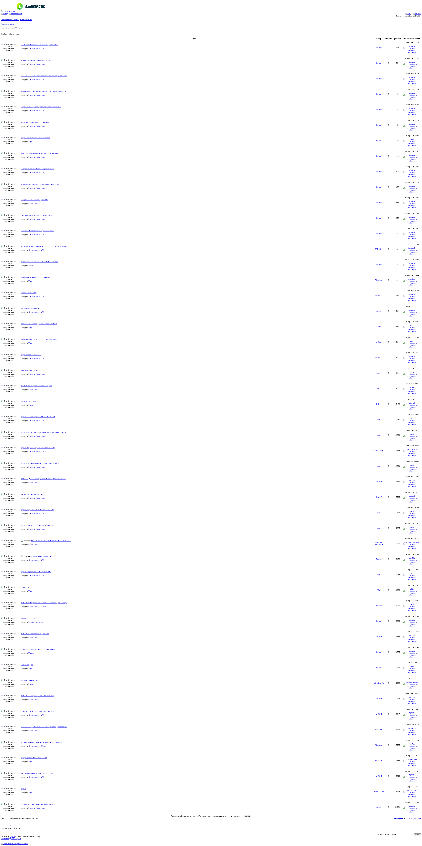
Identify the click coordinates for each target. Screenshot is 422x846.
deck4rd (378, 404)
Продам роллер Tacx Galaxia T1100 (34, 758)
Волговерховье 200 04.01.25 (31, 370)
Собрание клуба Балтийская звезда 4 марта (37, 215)
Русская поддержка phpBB (11, 839)
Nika (378, 388)
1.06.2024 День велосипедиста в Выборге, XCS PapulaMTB (43, 479)
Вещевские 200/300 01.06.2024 (32, 494)
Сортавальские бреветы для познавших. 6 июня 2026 (41, 107)
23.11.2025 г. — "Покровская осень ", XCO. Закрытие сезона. (44, 246)
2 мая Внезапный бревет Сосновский (35, 122)
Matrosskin (379, 729)
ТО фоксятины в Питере (30, 401)
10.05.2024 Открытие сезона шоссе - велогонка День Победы (44, 603)
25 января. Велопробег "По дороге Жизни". (37, 231)
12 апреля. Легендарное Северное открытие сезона (40, 153)
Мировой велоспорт (36, 622)
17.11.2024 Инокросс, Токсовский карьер (36, 386)
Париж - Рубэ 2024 (28, 618)
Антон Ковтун (378, 450)
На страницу (399, 818)
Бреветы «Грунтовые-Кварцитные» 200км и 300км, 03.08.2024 (44, 432)
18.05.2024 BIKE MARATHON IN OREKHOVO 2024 (51, 541)
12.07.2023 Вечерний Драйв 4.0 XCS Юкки (37, 696)
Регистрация (17, 14)
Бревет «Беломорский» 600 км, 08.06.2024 (37, 525)
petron (379, 373)
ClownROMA (379, 760)
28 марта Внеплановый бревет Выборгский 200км (40, 184)
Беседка (31, 265)
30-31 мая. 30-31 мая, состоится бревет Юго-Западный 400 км (44, 76)
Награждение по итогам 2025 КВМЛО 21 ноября (39, 262)
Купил (23, 789)
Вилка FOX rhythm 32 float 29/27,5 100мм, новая (39, 339)
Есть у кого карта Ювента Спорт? (33, 680)
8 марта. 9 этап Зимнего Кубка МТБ (34, 200)
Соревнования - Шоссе (37, 606)
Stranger (379, 47)
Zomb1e (379, 559)
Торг (30, 141)
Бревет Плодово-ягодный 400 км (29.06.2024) (38, 448)
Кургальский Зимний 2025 (31, 355)
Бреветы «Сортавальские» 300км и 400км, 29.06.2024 (41, 463)
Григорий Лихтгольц (379, 543)
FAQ (409, 14)
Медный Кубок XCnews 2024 (42, 556)
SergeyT (379, 497)
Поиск (418, 14)
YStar (379, 590)
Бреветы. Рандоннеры (36, 48)
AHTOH (379, 481)
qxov (378, 512)
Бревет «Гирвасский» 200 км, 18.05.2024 (36, 572)
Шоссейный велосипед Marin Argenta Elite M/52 (39, 324)
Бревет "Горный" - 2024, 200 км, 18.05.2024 (37, 510)
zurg (378, 419)
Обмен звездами (27, 665)
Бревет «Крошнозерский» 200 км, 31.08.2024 (38, 417)
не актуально (26, 587)
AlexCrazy (378, 280)
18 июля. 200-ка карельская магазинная (36, 60)
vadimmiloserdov (379, 683)
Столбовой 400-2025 (28, 293)
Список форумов (7, 24)
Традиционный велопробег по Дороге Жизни (38, 649)
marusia (378, 807)
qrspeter (378, 311)
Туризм (31, 653)
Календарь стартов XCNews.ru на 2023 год (37, 773)
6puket (378, 140)
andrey (378, 326)
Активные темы (26, 20)
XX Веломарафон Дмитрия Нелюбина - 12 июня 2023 (41, 742)
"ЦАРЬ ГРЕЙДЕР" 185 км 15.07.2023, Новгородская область (44, 727)
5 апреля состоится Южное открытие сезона (37, 169)
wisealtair (378, 295)
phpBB (12, 837)
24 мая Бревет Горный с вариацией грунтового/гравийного (43, 91)
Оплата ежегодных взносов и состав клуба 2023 (39, 804)
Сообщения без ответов (10, 20)
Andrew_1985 (379, 791)
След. (419, 818)
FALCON (378, 249)
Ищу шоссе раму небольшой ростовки (35, 138)
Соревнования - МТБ (36, 203)
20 (415, 818)
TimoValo (378, 605)
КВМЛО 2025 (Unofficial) (30, 308)
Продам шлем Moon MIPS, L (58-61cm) (35, 277)
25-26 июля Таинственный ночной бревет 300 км (39, 45)
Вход (6, 14)
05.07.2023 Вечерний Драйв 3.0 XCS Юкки (37, 711)
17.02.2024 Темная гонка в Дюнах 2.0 (35, 634)
